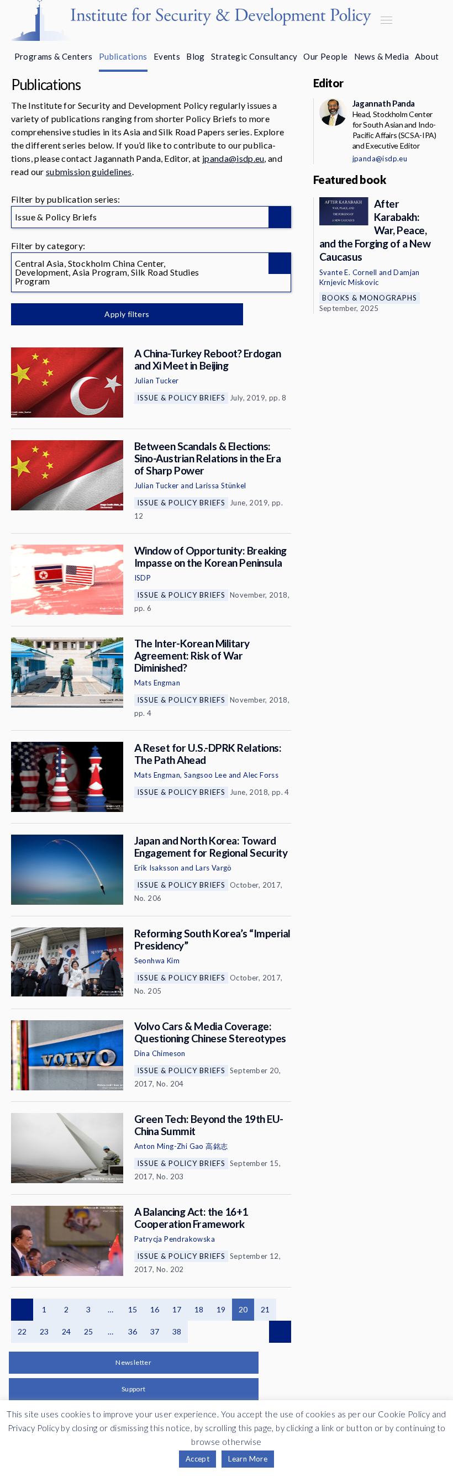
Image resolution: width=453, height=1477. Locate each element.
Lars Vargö (214, 867)
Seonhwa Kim (157, 960)
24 (66, 1331)
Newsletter (133, 1362)
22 (22, 1331)
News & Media (381, 56)
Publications (123, 56)
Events (167, 56)
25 (88, 1331)
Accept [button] (197, 1458)
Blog (195, 56)
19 (221, 1309)
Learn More (247, 1458)
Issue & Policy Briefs (181, 397)
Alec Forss (260, 775)
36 (133, 1331)
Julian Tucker (156, 380)
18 (199, 1309)
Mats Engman (157, 682)
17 (177, 1309)
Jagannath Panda (383, 103)
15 (133, 1309)
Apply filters (126, 314)
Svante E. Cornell (348, 272)
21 (265, 1309)
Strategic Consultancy (254, 56)
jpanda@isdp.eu (233, 158)
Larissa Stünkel (221, 485)
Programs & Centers (53, 56)
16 (155, 1309)
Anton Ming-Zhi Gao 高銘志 (181, 1146)
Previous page (22, 1310)
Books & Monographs (369, 297)
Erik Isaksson (156, 867)
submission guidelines (89, 171)
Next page (280, 1332)
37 (155, 1331)
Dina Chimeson (160, 1053)
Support (134, 1389)
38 (177, 1331)
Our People (325, 56)
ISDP (142, 577)
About (427, 56)
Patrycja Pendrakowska (174, 1239)
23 (44, 1331)
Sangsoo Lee (205, 775)
